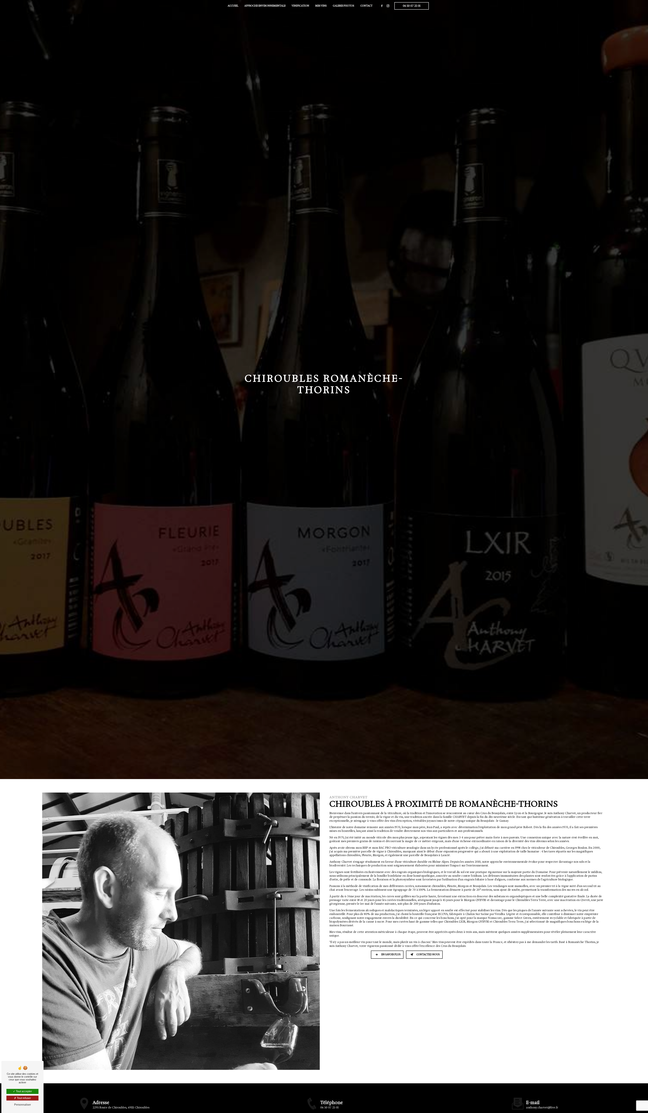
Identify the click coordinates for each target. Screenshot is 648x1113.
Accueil (233, 5)
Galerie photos (343, 5)
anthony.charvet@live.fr (542, 1107)
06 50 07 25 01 (411, 6)
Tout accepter (23, 1091)
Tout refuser (23, 1098)
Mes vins (321, 5)
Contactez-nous (428, 954)
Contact (366, 5)
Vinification (300, 5)
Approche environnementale (265, 5)
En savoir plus (391, 954)
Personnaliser (22, 1104)
